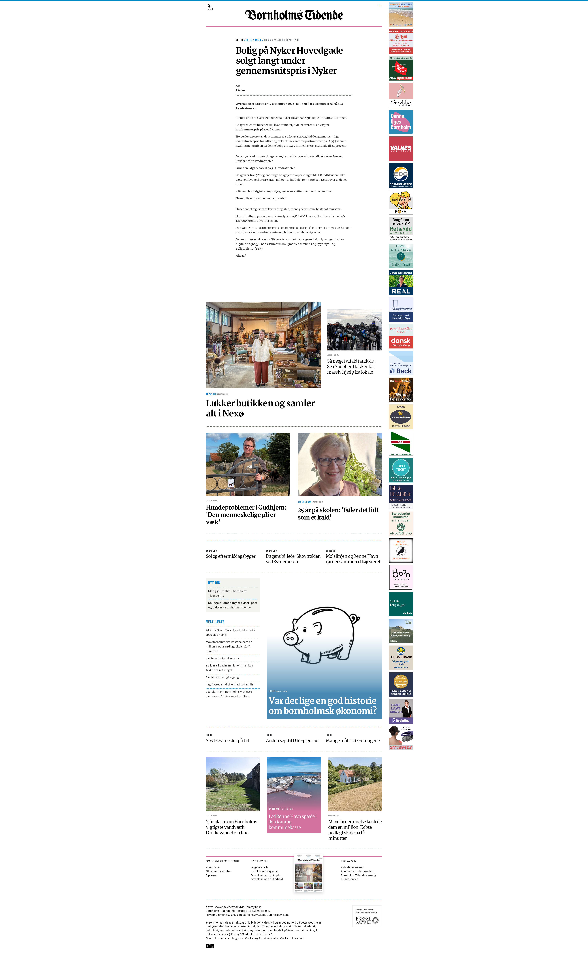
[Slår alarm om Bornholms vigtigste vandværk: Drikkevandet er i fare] (233, 784)
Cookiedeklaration (291, 938)
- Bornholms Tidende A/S (227, 594)
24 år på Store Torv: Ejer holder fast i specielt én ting (230, 633)
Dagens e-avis (259, 867)
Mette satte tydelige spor (222, 658)
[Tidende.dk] (294, 15)
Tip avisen (212, 875)
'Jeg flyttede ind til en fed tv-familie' (230, 684)
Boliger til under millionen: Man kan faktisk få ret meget (229, 668)
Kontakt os (212, 867)
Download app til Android (267, 879)
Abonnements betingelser (357, 871)
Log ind (209, 9)
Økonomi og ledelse (218, 871)
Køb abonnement (352, 867)
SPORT (209, 735)
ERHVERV (330, 550)
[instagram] (212, 946)
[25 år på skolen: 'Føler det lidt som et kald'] (340, 464)
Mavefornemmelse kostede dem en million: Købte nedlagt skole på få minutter (229, 647)
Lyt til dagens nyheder (265, 871)
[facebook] (208, 946)
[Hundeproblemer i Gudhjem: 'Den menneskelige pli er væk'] (248, 464)
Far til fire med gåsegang (222, 677)
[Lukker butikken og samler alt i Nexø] (263, 345)
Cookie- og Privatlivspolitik (261, 938)
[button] (380, 6)
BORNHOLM (211, 550)
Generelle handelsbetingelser (224, 938)
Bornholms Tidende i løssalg (358, 875)
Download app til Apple (265, 875)
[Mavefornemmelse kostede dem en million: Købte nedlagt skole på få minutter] (355, 784)
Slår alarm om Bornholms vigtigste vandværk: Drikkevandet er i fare (229, 694)
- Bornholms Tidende (232, 605)
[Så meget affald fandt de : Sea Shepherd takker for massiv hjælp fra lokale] (354, 329)
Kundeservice (349, 879)
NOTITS (239, 40)
